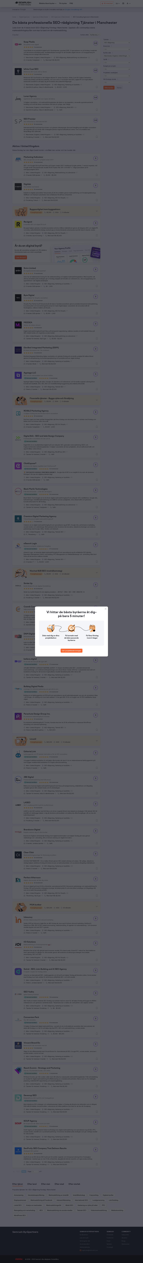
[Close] (105, 609)
